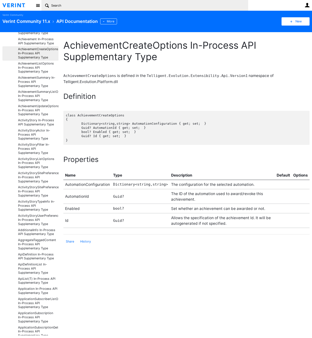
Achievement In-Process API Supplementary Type (36, 41)
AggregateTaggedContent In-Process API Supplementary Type (37, 244)
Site (37, 5)
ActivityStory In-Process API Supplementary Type (36, 122)
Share (70, 241)
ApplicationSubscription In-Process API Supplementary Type (35, 317)
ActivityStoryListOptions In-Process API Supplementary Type (36, 163)
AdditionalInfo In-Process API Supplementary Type (36, 232)
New (298, 21)
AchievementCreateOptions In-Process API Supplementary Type (38, 53)
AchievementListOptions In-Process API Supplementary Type (36, 68)
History (85, 241)
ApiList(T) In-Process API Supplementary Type (36, 281)
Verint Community (12, 15)
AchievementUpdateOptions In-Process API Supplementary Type (38, 110)
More (110, 21)
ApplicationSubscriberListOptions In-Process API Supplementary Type (38, 303)
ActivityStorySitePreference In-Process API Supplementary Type (38, 177)
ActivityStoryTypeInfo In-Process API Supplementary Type (36, 206)
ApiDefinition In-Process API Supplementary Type (36, 256)
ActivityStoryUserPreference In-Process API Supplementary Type (38, 220)
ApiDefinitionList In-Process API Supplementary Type (33, 268)
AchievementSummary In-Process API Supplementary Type (36, 82)
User (307, 5)
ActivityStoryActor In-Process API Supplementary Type (34, 135)
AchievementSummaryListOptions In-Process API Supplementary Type (38, 96)
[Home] (17, 5)
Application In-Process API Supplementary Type (37, 291)
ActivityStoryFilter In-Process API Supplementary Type (33, 149)
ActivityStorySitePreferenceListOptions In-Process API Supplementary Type (38, 191)
